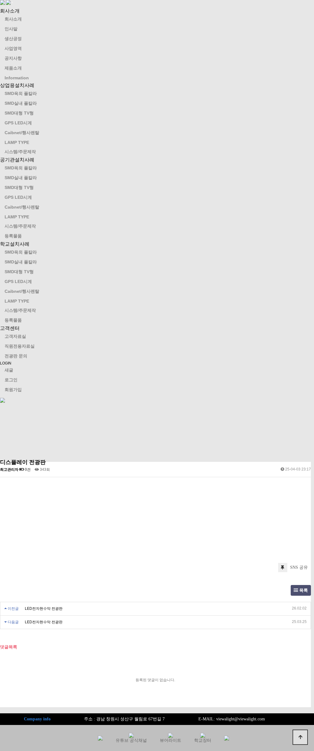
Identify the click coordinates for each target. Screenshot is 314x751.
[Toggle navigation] (12, 2)
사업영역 (13, 48)
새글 (9, 370)
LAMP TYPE (17, 142)
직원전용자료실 (20, 346)
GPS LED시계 (18, 122)
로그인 (11, 379)
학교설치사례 (14, 244)
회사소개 (10, 10)
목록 (303, 590)
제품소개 (13, 68)
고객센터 (10, 328)
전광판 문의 (16, 355)
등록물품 (13, 235)
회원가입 (13, 389)
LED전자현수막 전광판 (44, 608)
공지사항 (13, 58)
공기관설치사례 (17, 159)
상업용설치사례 (17, 85)
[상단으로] (300, 737)
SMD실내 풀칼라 (21, 103)
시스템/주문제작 (20, 151)
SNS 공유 (298, 567)
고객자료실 (15, 336)
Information (17, 77)
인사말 (11, 28)
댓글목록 (8, 646)
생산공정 (13, 38)
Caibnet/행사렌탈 (22, 132)
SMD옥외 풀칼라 (21, 93)
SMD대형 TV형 (19, 113)
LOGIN (5, 363)
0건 (27, 469)
